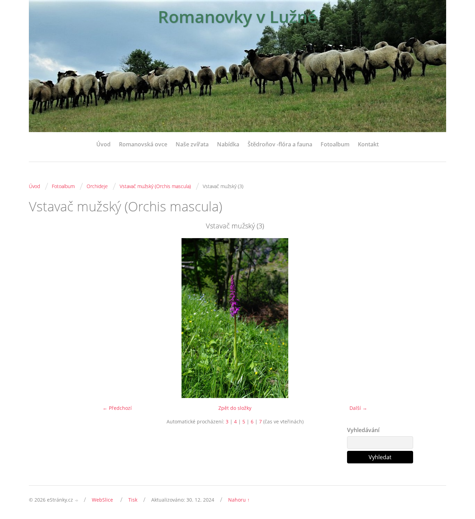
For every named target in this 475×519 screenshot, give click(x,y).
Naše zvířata (192, 144)
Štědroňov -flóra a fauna (280, 144)
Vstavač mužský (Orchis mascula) (155, 186)
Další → (358, 408)
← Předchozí (117, 408)
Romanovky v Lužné (237, 16)
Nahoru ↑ (239, 499)
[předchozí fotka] (40, 318)
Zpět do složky (234, 408)
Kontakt (368, 144)
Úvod (103, 144)
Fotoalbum (335, 144)
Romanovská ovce (143, 144)
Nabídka (228, 144)
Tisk (132, 499)
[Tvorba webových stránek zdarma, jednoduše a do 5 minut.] (76, 500)
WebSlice (102, 499)
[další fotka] (429, 318)
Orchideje (97, 186)
